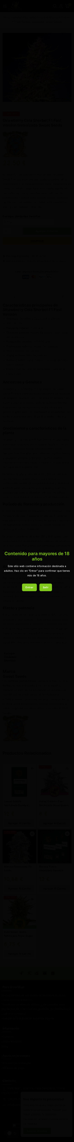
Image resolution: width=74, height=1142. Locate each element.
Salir (46, 587)
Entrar (29, 587)
